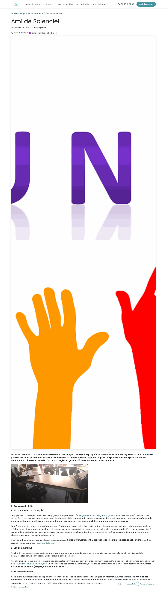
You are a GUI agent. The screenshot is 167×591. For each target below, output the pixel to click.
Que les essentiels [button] (128, 584)
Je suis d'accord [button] (147, 584)
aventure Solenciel (46, 543)
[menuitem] (29, 4)
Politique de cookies (20, 587)
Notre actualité (35, 13)
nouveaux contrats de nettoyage (30, 563)
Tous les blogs (18, 13)
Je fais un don (146, 4)
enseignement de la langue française (95, 515)
